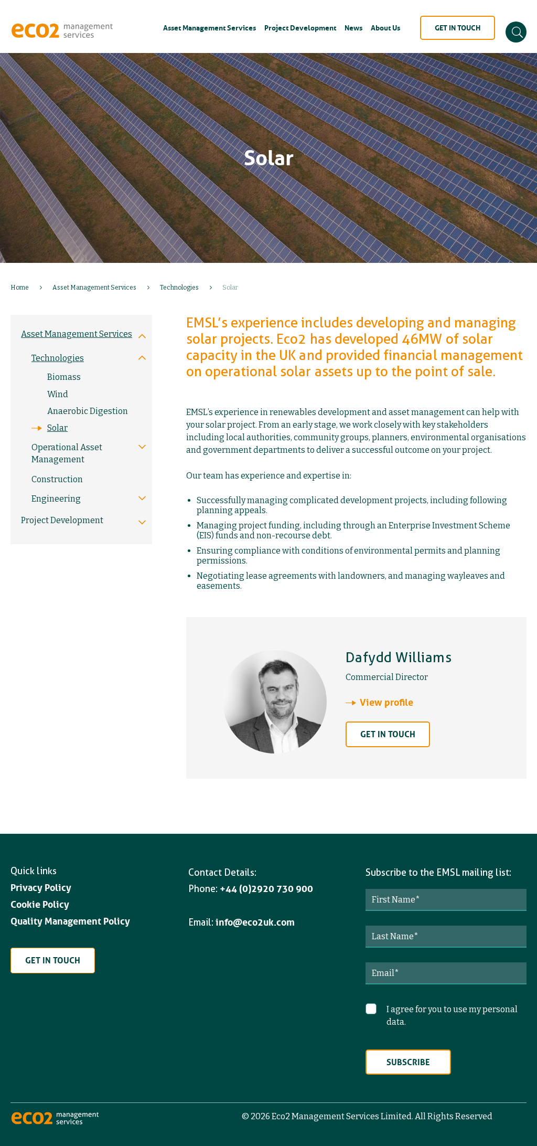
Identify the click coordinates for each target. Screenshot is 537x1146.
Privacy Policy (40, 888)
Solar (57, 428)
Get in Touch (457, 28)
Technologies (179, 287)
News (353, 28)
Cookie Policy (39, 904)
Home (19, 287)
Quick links (33, 870)
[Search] (516, 32)
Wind (57, 394)
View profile (386, 702)
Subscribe (408, 1062)
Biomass (64, 377)
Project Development (300, 28)
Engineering (56, 499)
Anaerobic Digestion (87, 411)
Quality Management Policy (70, 921)
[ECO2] (55, 1123)
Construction (57, 479)
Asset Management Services (209, 28)
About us (385, 28)
